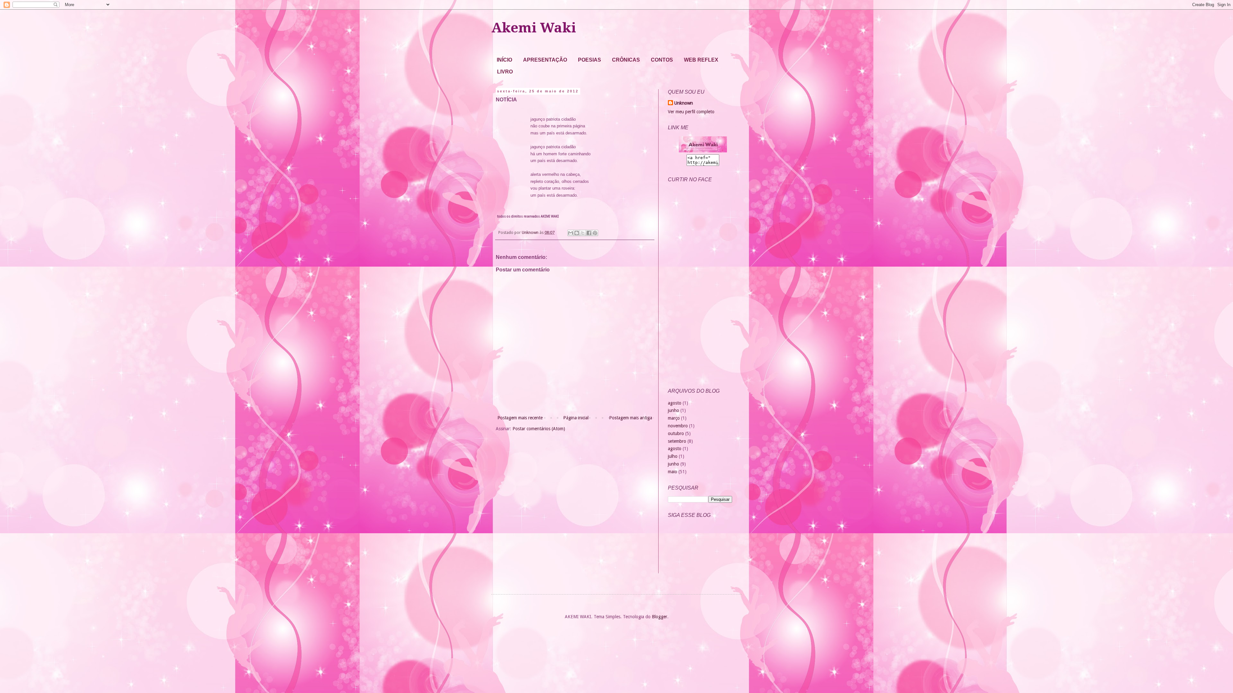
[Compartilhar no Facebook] (589, 233)
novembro (678, 425)
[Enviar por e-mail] (570, 233)
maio (672, 471)
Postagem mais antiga (630, 417)
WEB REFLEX (701, 60)
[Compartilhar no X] (583, 233)
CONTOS (662, 60)
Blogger (659, 616)
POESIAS (589, 60)
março (674, 418)
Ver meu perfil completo (691, 111)
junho (673, 410)
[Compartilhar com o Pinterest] (595, 233)
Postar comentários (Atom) (538, 428)
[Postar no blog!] (576, 233)
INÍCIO (504, 60)
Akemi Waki (533, 28)
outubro (676, 433)
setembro (677, 441)
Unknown (683, 103)
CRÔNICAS (626, 60)
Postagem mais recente (520, 417)
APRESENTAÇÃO (545, 60)
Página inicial (576, 417)
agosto (674, 403)
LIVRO (505, 71)
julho (673, 456)
